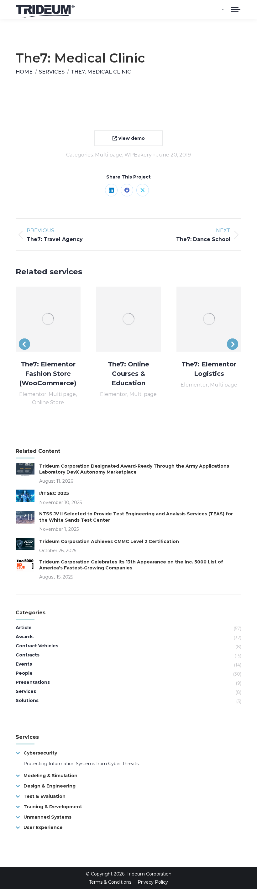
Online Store (48, 402)
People (24, 673)
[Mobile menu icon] (235, 9)
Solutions (27, 700)
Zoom (39, 319)
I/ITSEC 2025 (54, 493)
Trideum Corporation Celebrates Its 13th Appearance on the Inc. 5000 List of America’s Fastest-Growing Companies (131, 565)
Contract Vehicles (37, 646)
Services (26, 691)
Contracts (27, 655)
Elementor (32, 394)
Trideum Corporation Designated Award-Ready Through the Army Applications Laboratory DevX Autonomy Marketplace (134, 469)
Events (24, 664)
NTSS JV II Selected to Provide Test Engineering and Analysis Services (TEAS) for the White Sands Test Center (136, 517)
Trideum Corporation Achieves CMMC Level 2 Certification (109, 541)
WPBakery (138, 155)
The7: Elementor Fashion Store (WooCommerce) (47, 373)
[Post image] (25, 469)
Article (24, 627)
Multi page (108, 155)
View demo (131, 138)
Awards (25, 636)
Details (56, 319)
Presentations (33, 682)
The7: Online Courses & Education (128, 373)
